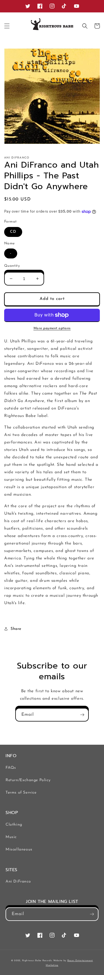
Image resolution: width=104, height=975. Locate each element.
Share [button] (16, 629)
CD (13, 232)
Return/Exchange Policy (28, 780)
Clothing (14, 825)
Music (11, 837)
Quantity (12, 266)
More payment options (52, 328)
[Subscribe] (82, 715)
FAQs (11, 768)
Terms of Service (21, 793)
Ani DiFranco (18, 881)
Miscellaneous (19, 849)
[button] (7, 26)
